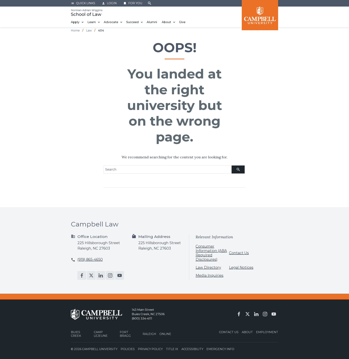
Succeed (132, 22)
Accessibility (192, 349)
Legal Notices (241, 267)
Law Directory (208, 267)
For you (132, 3)
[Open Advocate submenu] (121, 22)
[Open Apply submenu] (82, 22)
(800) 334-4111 (142, 318)
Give (182, 22)
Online (165, 334)
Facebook (81, 275)
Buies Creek (76, 333)
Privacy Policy (150, 349)
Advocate (111, 22)
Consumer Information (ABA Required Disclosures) (211, 253)
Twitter (91, 275)
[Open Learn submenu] (99, 22)
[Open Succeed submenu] (141, 22)
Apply (75, 22)
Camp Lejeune (101, 333)
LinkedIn (100, 275)
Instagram (110, 275)
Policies (128, 349)
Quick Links (83, 3)
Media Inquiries (209, 275)
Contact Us (239, 253)
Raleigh (149, 334)
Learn (91, 22)
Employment (267, 332)
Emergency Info (220, 349)
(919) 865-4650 (90, 259)
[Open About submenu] (174, 22)
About (166, 22)
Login (109, 3)
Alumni (152, 22)
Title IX (172, 349)
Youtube (119, 275)
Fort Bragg (125, 333)
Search (150, 3)
